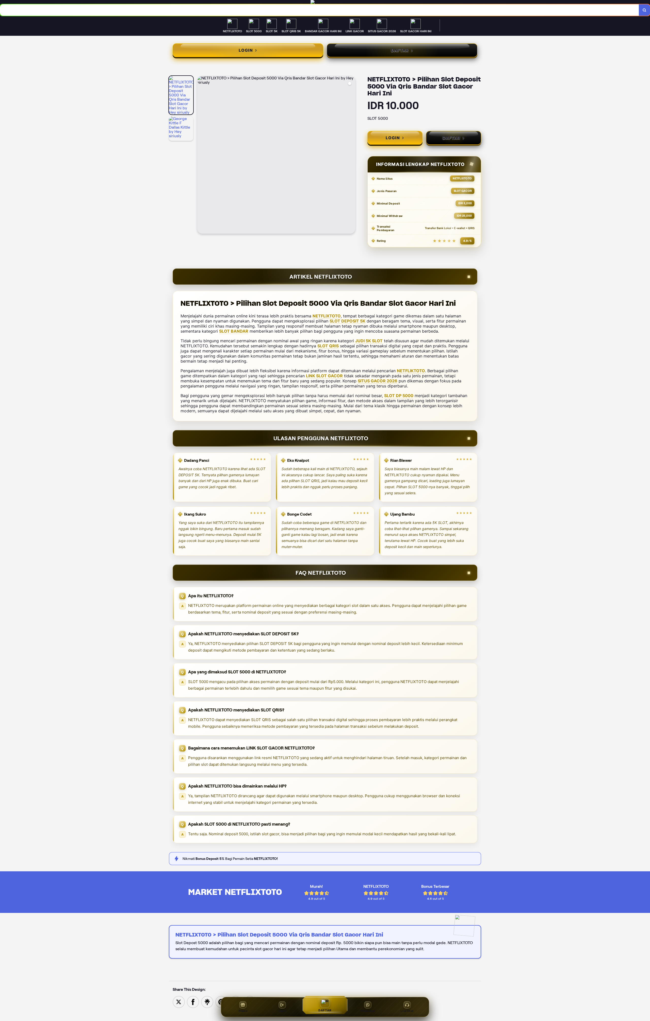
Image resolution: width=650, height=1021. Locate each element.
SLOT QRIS (328, 345)
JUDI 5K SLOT (369, 340)
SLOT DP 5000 (398, 395)
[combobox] (319, 10)
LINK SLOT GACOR (324, 375)
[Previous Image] (201, 156)
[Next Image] (351, 156)
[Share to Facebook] (193, 1001)
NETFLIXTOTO (327, 315)
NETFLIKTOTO (411, 370)
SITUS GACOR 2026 (377, 380)
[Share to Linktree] (207, 1001)
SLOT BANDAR (233, 331)
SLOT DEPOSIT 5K (347, 321)
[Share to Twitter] (179, 1001)
